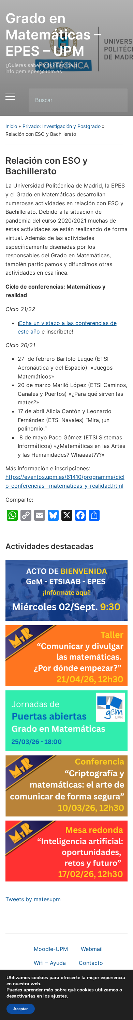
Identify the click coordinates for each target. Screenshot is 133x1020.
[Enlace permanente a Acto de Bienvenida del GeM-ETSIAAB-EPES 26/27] (66, 590)
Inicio (11, 126)
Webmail (92, 948)
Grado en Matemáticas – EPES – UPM (53, 34)
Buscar (116, 100)
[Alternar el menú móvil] (10, 96)
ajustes (59, 996)
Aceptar (20, 1008)
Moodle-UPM (51, 948)
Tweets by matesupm (33, 899)
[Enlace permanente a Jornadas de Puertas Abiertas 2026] (66, 721)
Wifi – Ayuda (50, 962)
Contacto (91, 962)
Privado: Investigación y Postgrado (62, 126)
